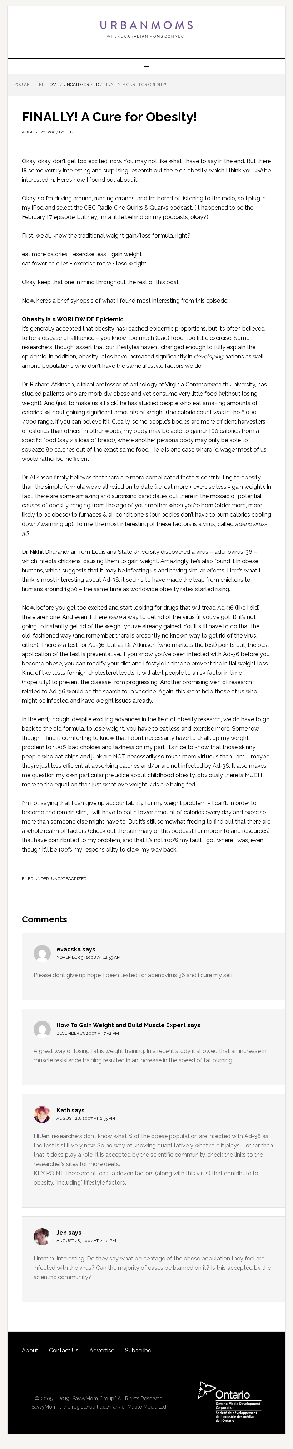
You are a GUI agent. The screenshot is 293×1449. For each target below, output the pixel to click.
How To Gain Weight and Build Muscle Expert (121, 1025)
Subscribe (138, 1350)
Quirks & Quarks (147, 207)
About (30, 1350)
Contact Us (64, 1350)
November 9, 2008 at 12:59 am (88, 957)
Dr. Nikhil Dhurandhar (49, 551)
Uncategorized (68, 878)
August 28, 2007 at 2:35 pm (85, 1118)
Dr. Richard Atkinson (48, 384)
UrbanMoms (146, 29)
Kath (63, 1110)
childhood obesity (171, 775)
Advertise (101, 1350)
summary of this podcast (160, 831)
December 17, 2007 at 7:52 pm (87, 1033)
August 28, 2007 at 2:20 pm (86, 1240)
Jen (61, 1232)
